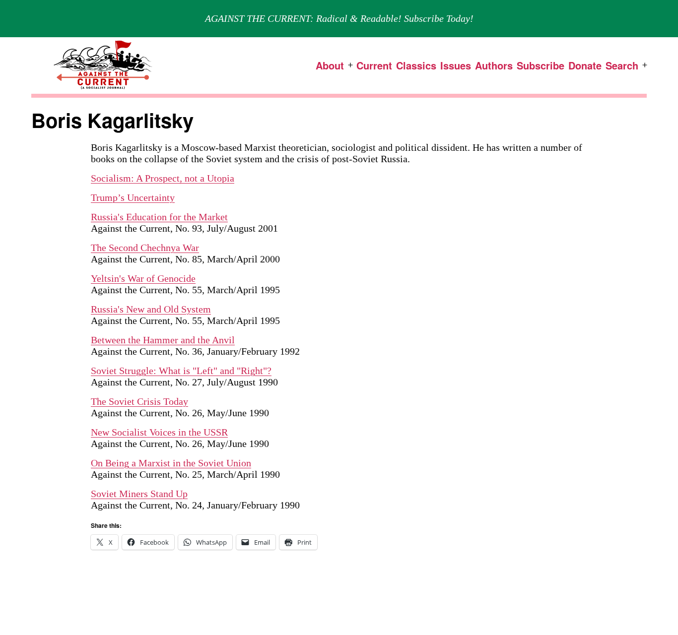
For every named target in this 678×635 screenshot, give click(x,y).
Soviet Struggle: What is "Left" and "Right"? (181, 370)
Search (622, 65)
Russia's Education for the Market (159, 216)
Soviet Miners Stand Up (139, 493)
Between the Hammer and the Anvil (163, 339)
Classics (416, 65)
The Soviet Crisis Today (139, 401)
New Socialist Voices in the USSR (159, 432)
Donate (585, 65)
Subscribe (540, 65)
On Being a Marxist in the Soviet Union (171, 462)
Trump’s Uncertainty (133, 197)
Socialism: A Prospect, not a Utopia (162, 178)
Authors (494, 65)
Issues (455, 65)
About (330, 65)
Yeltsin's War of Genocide (143, 278)
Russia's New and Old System (151, 309)
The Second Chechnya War (145, 247)
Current (374, 65)
